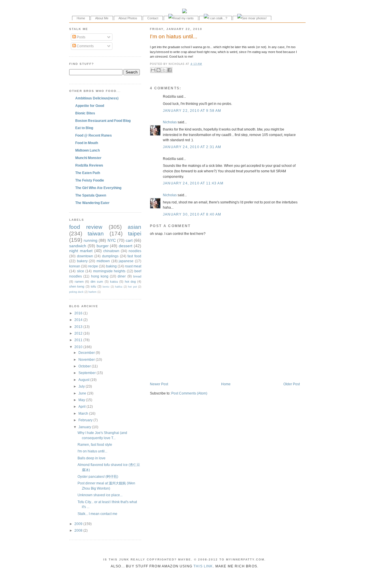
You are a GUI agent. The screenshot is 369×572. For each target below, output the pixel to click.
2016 (78, 313)
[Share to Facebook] (169, 70)
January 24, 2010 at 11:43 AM (193, 183)
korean (74, 266)
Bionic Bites (85, 113)
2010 (78, 347)
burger (103, 245)
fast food (134, 256)
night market (81, 250)
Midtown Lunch (87, 150)
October (85, 366)
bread (137, 276)
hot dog (130, 281)
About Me (101, 18)
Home (81, 18)
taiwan (96, 234)
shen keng (76, 286)
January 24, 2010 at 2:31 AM (192, 147)
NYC (112, 240)
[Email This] (153, 70)
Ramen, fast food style (95, 444)
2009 (78, 524)
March (83, 413)
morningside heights (109, 271)
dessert (125, 245)
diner (122, 276)
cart (129, 240)
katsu (114, 281)
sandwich (77, 245)
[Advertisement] (217, 369)
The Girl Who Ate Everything (98, 188)
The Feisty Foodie (89, 180)
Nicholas (170, 122)
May (82, 400)
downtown (85, 256)
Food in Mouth (86, 143)
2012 (78, 333)
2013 (78, 327)
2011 (78, 340)
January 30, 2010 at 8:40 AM (192, 214)
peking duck (76, 291)
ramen (79, 281)
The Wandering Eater (92, 203)
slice (80, 271)
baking (111, 266)
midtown (103, 261)
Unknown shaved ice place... (100, 495)
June (82, 393)
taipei (134, 234)
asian (134, 227)
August (84, 380)
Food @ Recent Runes (93, 135)
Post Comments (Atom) (189, 393)
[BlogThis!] (158, 70)
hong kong (99, 276)
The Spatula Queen (90, 195)
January (85, 427)
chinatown (111, 251)
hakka (118, 286)
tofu (93, 286)
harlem (93, 291)
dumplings (110, 256)
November (87, 359)
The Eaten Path (87, 173)
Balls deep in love (92, 458)
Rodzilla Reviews (89, 165)
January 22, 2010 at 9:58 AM (192, 110)
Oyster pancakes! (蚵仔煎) (98, 476)
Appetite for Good (89, 105)
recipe (93, 266)
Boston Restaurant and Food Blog (103, 120)
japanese (126, 261)
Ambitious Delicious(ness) (96, 98)
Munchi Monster (88, 158)
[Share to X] (164, 70)
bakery (82, 261)
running (90, 240)
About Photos (127, 18)
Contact (152, 18)
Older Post (291, 384)
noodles (135, 251)
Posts (80, 37)
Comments (85, 46)
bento (106, 286)
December (87, 352)
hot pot (132, 286)
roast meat (133, 266)
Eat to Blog (84, 128)
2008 (78, 530)
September (87, 373)
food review (85, 227)
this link (203, 566)
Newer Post (159, 384)
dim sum (97, 281)
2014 (78, 320)
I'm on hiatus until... (173, 36)
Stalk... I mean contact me (97, 514)
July (82, 386)
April (82, 406)
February (85, 420)
